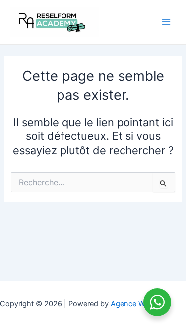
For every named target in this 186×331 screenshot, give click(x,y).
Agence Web (132, 303)
